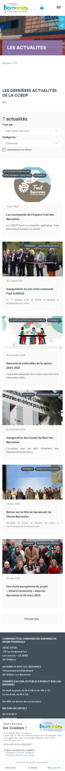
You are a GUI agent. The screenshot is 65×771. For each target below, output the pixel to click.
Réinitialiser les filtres (19, 149)
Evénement (39, 175)
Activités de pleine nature (17, 171)
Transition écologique (47, 469)
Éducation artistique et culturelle (27, 320)
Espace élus (41, 7)
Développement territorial (17, 175)
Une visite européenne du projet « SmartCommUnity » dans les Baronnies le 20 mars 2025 (27, 591)
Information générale (48, 394)
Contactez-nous (62, 19)
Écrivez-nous (9, 718)
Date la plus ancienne (17, 130)
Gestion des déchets (49, 246)
